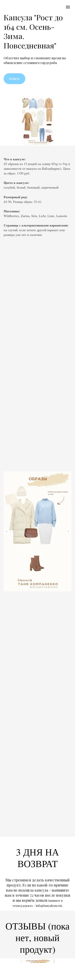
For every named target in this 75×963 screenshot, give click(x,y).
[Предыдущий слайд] (7, 531)
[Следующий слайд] (68, 531)
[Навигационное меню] (68, 7)
